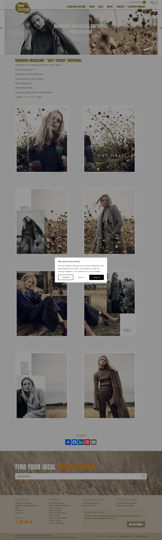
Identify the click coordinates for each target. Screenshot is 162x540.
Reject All (81, 277)
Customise (66, 277)
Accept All (96, 277)
